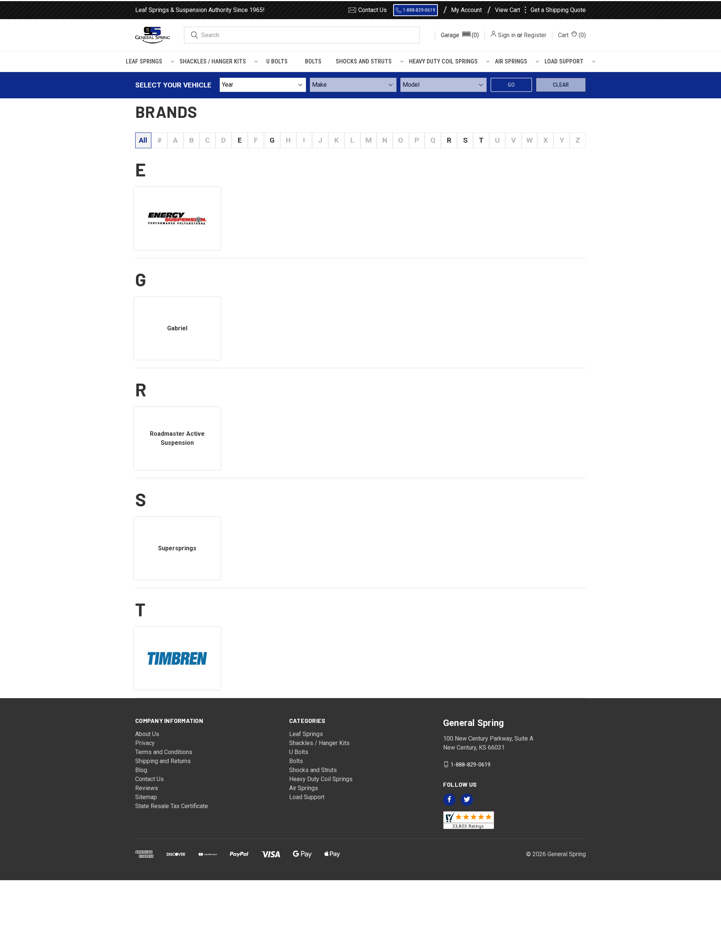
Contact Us (372, 10)
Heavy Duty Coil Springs (443, 61)
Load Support (564, 61)
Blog (141, 770)
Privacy (145, 743)
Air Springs (511, 61)
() (572, 35)
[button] (460, 35)
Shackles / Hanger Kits (212, 61)
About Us (147, 734)
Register (535, 35)
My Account (466, 10)
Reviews (146, 788)
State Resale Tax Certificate (171, 806)
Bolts (313, 61)
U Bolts (277, 61)
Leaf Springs (144, 61)
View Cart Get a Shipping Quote (540, 10)
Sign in (507, 35)
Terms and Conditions (163, 752)
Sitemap (146, 797)
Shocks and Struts (364, 61)
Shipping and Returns (163, 761)
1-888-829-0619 (419, 10)
